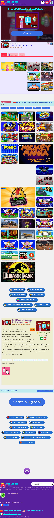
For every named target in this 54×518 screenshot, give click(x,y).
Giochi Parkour (43, 305)
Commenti (13, 55)
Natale (20, 107)
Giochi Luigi (30, 432)
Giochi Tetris (45, 432)
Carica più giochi (27, 402)
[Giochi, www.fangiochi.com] (9, 2)
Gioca (27, 33)
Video (22, 55)
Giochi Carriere (18, 290)
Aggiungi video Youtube (45, 391)
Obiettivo (37, 107)
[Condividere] (51, 43)
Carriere (28, 107)
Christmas (5, 107)
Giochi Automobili (18, 295)
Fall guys (46, 107)
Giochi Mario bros (16, 417)
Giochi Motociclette (27, 310)
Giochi (4, 55)
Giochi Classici (37, 422)
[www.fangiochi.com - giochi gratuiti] (9, 484)
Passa (13, 107)
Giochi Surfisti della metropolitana (19, 305)
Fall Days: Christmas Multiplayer (12, 514)
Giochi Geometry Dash (27, 300)
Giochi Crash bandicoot (37, 417)
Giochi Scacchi (27, 442)
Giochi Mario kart (36, 290)
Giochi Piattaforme (19, 427)
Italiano (6, 505)
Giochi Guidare (37, 295)
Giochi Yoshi (38, 427)
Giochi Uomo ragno (11, 432)
